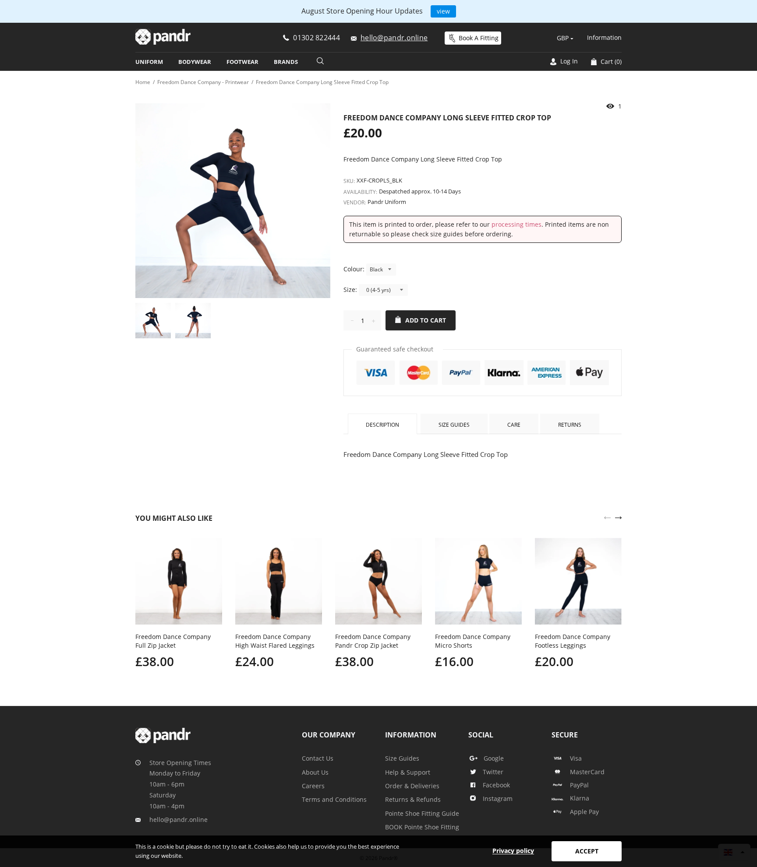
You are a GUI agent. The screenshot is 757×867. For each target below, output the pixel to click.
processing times (516, 224)
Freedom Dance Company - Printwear (203, 82)
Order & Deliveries (412, 786)
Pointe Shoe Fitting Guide (422, 813)
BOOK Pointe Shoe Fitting (422, 827)
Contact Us (317, 758)
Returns (569, 424)
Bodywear (194, 62)
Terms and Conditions (334, 799)
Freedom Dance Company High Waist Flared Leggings (275, 640)
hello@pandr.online (178, 819)
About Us (315, 772)
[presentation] (607, 517)
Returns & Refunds (413, 799)
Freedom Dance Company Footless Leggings (572, 640)
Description (382, 424)
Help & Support (407, 772)
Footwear (242, 62)
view (443, 11)
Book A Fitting (479, 38)
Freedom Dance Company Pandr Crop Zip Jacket (372, 640)
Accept (586, 851)
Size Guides (454, 424)
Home (142, 82)
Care (513, 424)
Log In (568, 61)
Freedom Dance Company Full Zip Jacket (173, 640)
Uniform (149, 62)
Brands (286, 62)
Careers (313, 786)
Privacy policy (513, 850)
